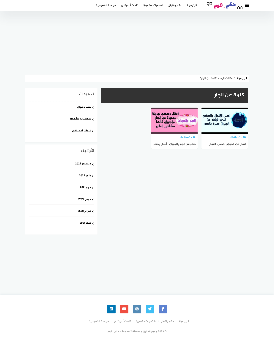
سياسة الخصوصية (106, 5)
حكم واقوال (175, 5)
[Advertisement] (137, 43)
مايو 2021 (85, 188)
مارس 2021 (84, 199)
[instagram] (137, 309)
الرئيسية (192, 5)
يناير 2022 (85, 176)
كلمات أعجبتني (129, 5)
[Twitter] (150, 309)
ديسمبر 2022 (83, 164)
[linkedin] (111, 309)
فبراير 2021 (84, 211)
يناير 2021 (85, 223)
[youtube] (124, 309)
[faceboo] (163, 309)
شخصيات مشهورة (153, 5)
